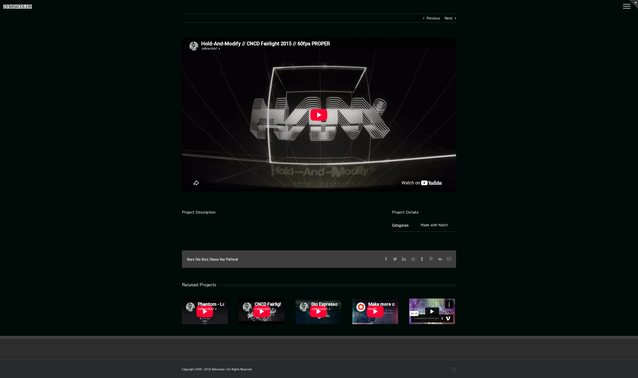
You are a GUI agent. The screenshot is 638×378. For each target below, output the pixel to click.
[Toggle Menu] (627, 6)
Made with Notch (434, 225)
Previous (433, 18)
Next (448, 18)
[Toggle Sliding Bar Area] (633, 4)
